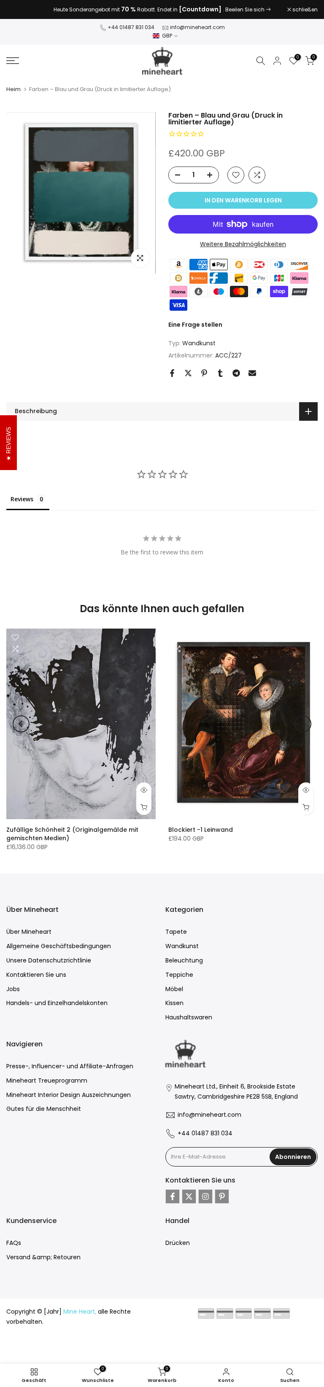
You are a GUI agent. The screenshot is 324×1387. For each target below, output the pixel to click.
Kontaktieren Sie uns (36, 974)
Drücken (177, 1243)
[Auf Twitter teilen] (188, 373)
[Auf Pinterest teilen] (204, 373)
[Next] (302, 723)
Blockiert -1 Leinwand (200, 830)
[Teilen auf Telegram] (236, 373)
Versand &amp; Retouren (43, 1257)
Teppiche (179, 974)
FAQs (13, 1243)
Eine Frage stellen (195, 324)
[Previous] (21, 723)
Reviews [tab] (22, 499)
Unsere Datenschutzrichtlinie (48, 960)
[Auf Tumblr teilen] (220, 373)
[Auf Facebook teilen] (172, 373)
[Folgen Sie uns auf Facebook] (172, 1196)
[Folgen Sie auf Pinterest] (222, 1196)
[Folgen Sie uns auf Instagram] (205, 1196)
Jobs (13, 989)
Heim (13, 89)
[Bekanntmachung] (162, 10)
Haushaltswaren (188, 1017)
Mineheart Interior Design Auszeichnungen (68, 1095)
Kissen (174, 1003)
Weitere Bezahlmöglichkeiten (243, 244)
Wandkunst (199, 343)
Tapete (176, 931)
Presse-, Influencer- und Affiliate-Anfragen (69, 1066)
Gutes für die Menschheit (43, 1109)
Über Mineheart (28, 931)
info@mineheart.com (197, 27)
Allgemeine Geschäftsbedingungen (58, 946)
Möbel (174, 989)
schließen (23, 9)
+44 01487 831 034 (131, 27)
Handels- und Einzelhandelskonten (57, 1003)
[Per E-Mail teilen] (252, 373)
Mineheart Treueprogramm (46, 1080)
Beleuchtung (184, 960)
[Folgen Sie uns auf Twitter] (189, 1196)
